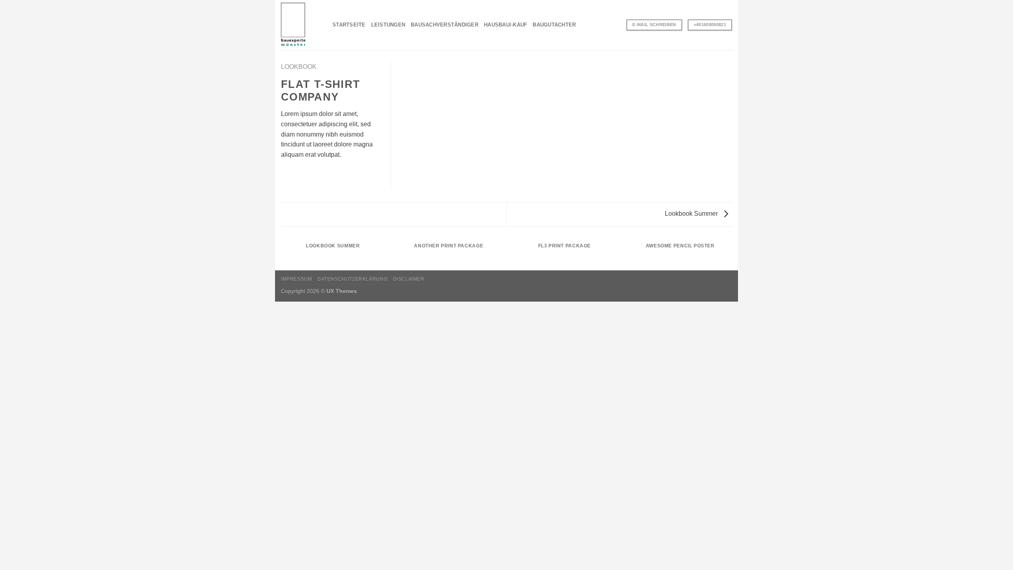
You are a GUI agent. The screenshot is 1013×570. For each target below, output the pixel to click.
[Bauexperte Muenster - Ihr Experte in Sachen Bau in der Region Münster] (301, 25)
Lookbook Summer (692, 213)
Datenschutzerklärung (352, 279)
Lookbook (299, 66)
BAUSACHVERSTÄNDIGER (444, 25)
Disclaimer (409, 279)
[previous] (279, 254)
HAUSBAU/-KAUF (505, 25)
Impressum (296, 279)
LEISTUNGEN (388, 25)
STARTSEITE (349, 25)
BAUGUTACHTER (554, 25)
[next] (734, 254)
